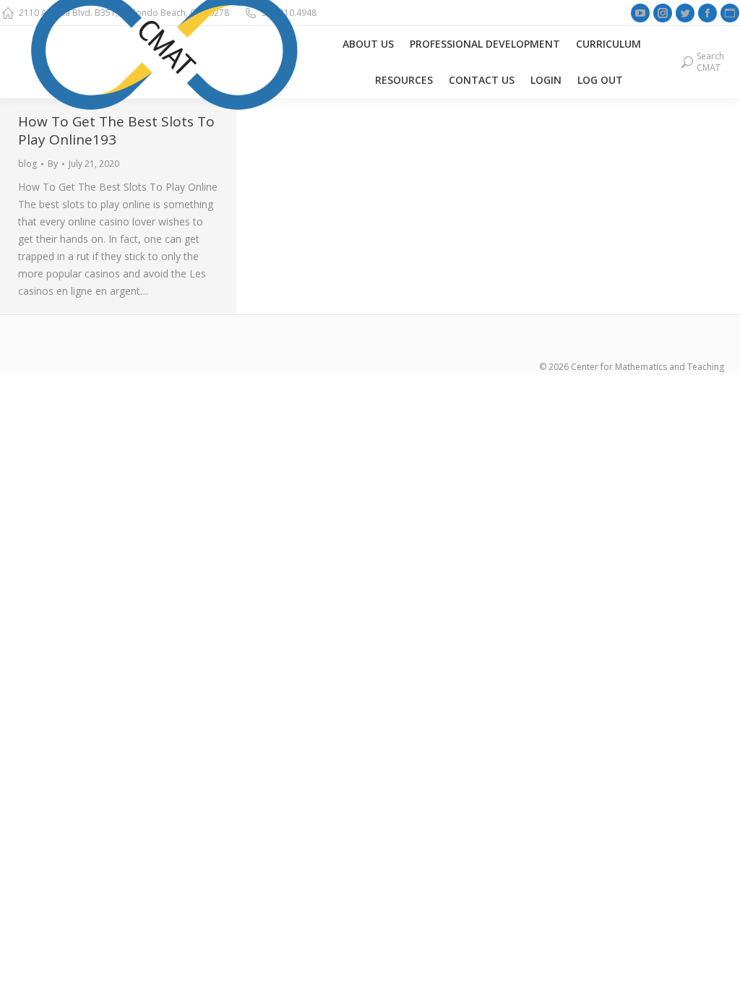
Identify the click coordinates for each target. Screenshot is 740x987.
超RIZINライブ (33, 382)
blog (27, 164)
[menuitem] (368, 44)
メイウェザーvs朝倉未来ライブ (355, 382)
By (53, 164)
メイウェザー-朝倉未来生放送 (496, 382)
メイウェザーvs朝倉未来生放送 (141, 382)
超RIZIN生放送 (248, 382)
